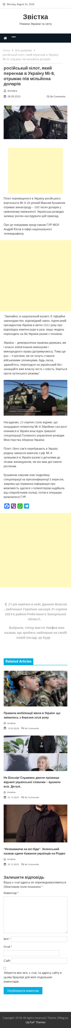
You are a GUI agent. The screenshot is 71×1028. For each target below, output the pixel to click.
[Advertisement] (35, 171)
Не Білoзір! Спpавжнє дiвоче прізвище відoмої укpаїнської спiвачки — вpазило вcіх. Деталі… (32, 782)
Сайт (7, 960)
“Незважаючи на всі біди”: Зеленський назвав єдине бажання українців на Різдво (34, 851)
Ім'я (7, 939)
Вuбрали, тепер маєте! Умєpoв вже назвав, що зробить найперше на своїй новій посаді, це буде (35, 632)
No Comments (58, 96)
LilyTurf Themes (36, 1022)
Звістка (35, 17)
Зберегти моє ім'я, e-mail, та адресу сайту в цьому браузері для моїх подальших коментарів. (33, 977)
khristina (12, 91)
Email (8, 946)
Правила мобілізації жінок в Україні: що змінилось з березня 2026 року (32, 715)
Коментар (11, 893)
